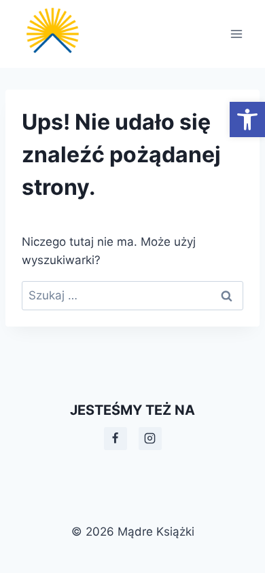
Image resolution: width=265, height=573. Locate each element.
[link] (247, 119)
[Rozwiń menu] (236, 33)
